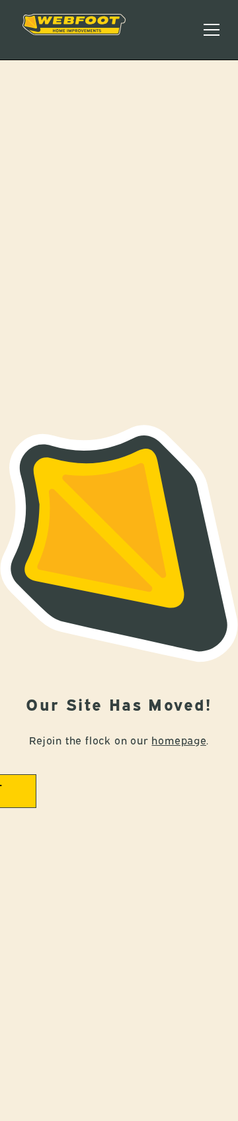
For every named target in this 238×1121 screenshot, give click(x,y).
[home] (74, 30)
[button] (211, 30)
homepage (178, 740)
